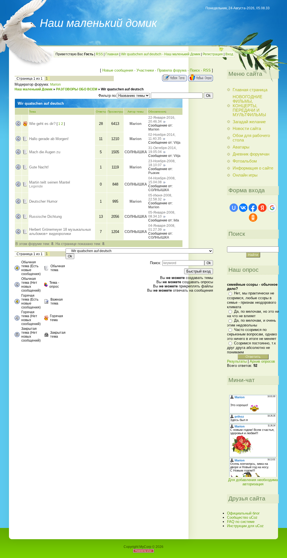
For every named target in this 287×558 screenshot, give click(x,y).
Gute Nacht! (39, 167)
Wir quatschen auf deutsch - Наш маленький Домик (160, 54)
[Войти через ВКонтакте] (243, 207)
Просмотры (115, 111)
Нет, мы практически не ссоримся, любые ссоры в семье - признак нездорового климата (251, 300)
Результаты (237, 361)
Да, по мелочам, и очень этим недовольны (251, 322)
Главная (112, 54)
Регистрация (213, 54)
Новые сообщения (117, 70)
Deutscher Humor (43, 201)
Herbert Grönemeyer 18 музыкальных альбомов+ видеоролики (60, 231)
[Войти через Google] (272, 207)
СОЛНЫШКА (135, 152)
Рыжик (153, 173)
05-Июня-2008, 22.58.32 (160, 197)
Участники (145, 70)
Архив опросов (262, 361)
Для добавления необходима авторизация (253, 482)
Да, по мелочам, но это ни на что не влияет (253, 313)
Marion (55, 84)
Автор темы (136, 111)
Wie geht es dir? (42, 124)
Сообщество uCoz (242, 517)
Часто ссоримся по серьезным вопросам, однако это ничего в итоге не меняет (252, 334)
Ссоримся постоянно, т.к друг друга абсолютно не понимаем (251, 347)
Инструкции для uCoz (245, 526)
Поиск (195, 70)
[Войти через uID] (234, 207)
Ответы (101, 111)
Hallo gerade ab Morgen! (49, 139)
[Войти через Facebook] (253, 207)
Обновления (156, 111)
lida (176, 220)
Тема (32, 111)
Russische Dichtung (45, 216)
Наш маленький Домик (33, 89)
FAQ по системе (240, 522)
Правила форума (171, 70)
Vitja (176, 143)
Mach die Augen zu (44, 152)
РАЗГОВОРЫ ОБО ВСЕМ (76, 89)
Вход (229, 54)
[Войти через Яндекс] (262, 207)
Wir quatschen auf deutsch (122, 89)
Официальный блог (243, 513)
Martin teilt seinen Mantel (49, 182)
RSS (99, 54)
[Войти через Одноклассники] (253, 217)
